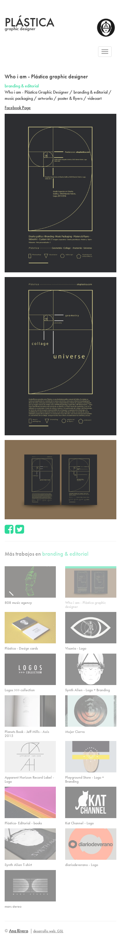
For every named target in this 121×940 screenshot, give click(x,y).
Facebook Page (18, 107)
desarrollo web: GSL (48, 930)
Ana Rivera (18, 930)
